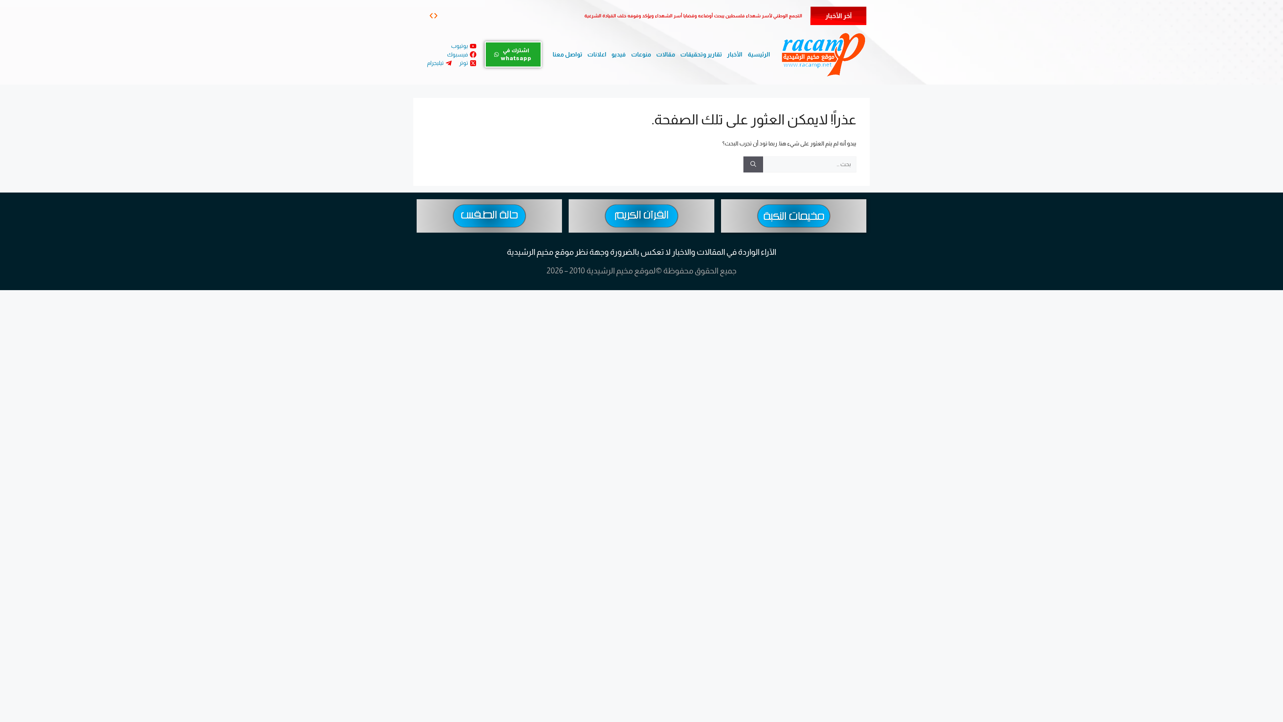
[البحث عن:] (809, 164)
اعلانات (596, 54)
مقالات (665, 54)
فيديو (618, 54)
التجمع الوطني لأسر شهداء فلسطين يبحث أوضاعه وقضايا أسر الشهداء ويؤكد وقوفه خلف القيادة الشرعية (693, 15)
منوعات (641, 54)
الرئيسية (759, 54)
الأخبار (734, 54)
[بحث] (753, 164)
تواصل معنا (567, 54)
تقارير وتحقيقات (701, 54)
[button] (431, 15)
